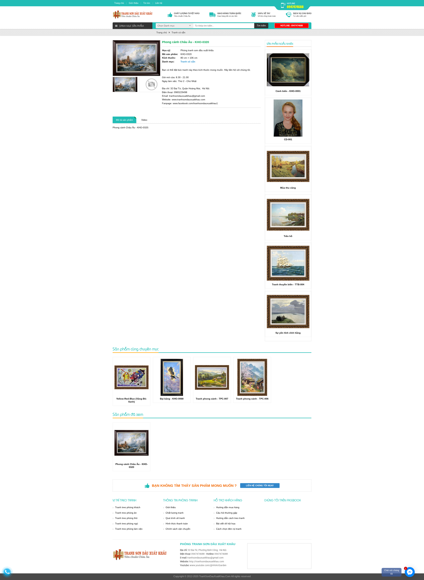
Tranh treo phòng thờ (126, 518)
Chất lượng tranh (175, 512)
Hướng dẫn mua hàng (227, 507)
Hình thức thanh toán (177, 523)
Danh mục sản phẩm (131, 25)
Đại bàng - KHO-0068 (172, 398)
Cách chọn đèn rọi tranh (228, 529)
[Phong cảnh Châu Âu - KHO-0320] (131, 442)
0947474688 (295, 7)
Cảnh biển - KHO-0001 (288, 91)
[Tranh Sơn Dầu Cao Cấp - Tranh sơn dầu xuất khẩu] (133, 14)
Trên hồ (288, 236)
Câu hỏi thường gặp (226, 512)
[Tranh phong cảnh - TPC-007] (212, 377)
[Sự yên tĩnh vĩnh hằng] (288, 311)
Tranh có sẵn (178, 32)
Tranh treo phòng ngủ (126, 523)
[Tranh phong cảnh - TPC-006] (252, 377)
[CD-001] (288, 118)
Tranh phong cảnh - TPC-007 (212, 398)
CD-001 (288, 139)
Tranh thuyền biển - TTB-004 (288, 284)
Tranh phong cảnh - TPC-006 (252, 398)
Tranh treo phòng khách (127, 507)
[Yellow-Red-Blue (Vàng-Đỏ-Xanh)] (131, 377)
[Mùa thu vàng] (288, 166)
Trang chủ (119, 3)
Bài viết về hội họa (225, 523)
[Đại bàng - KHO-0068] (172, 377)
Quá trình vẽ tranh (175, 518)
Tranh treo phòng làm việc (129, 529)
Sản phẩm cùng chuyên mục (136, 348)
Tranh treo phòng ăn (126, 512)
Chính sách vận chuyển (178, 529)
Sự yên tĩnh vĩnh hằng (288, 332)
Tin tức (146, 3)
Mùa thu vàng (288, 187)
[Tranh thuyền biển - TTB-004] (288, 263)
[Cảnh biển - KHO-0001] (288, 69)
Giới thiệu (133, 3)
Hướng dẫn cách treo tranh (230, 518)
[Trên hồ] (288, 214)
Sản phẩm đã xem (128, 414)
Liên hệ (158, 3)
